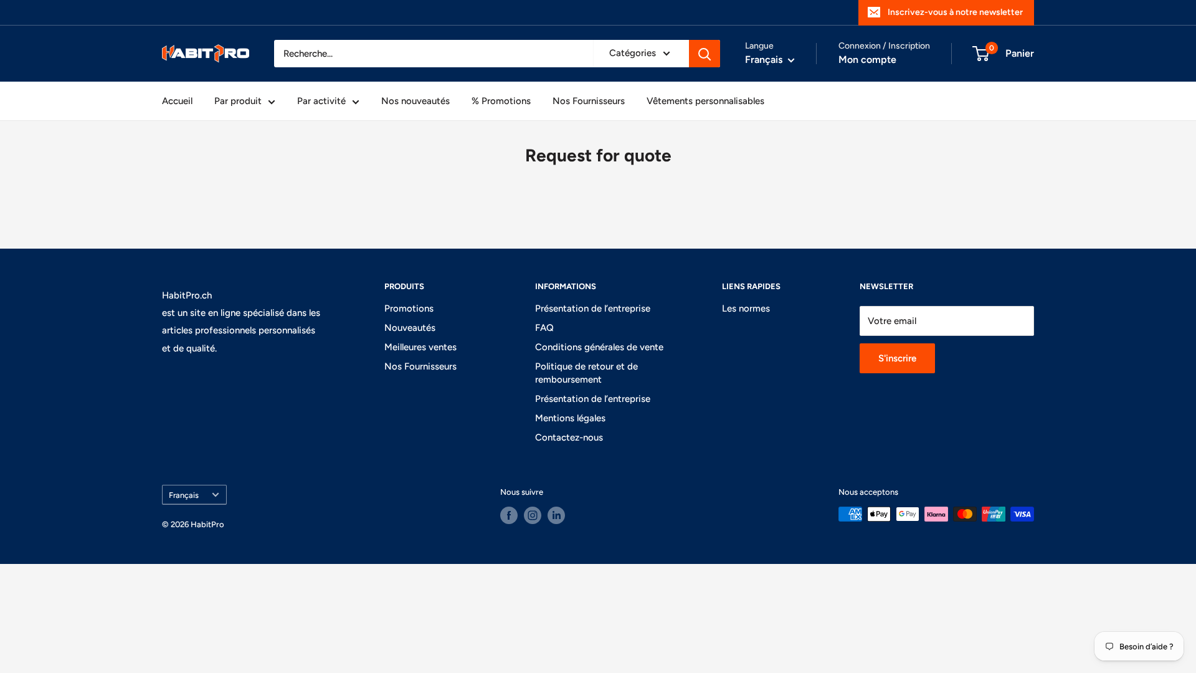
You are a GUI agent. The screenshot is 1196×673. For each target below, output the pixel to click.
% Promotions (501, 101)
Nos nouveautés (415, 101)
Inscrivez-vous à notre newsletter (955, 12)
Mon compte (867, 59)
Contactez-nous (569, 437)
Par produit (238, 101)
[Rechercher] (704, 53)
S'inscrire (897, 358)
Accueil (177, 101)
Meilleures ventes (420, 347)
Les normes (746, 308)
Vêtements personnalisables (705, 101)
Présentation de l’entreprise (592, 308)
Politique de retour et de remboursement (586, 373)
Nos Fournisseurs (589, 101)
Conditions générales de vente (599, 347)
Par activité (321, 101)
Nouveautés (409, 327)
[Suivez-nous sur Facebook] (509, 515)
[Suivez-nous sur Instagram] (532, 515)
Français (184, 495)
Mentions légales (570, 418)
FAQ (544, 327)
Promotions (409, 308)
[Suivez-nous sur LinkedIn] (556, 515)
